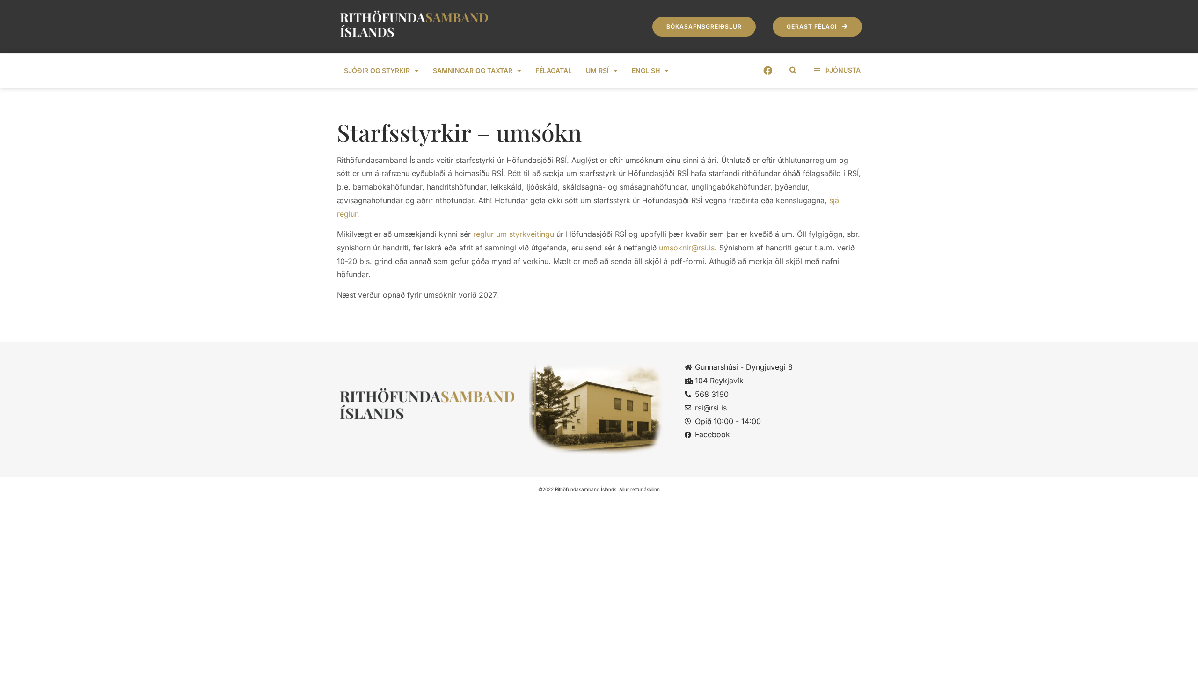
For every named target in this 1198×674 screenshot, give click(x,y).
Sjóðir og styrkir (377, 70)
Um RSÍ (597, 70)
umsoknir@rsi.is (687, 247)
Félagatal (553, 70)
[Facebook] (767, 70)
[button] (793, 70)
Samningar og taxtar (472, 70)
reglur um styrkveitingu (513, 234)
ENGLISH (646, 70)
